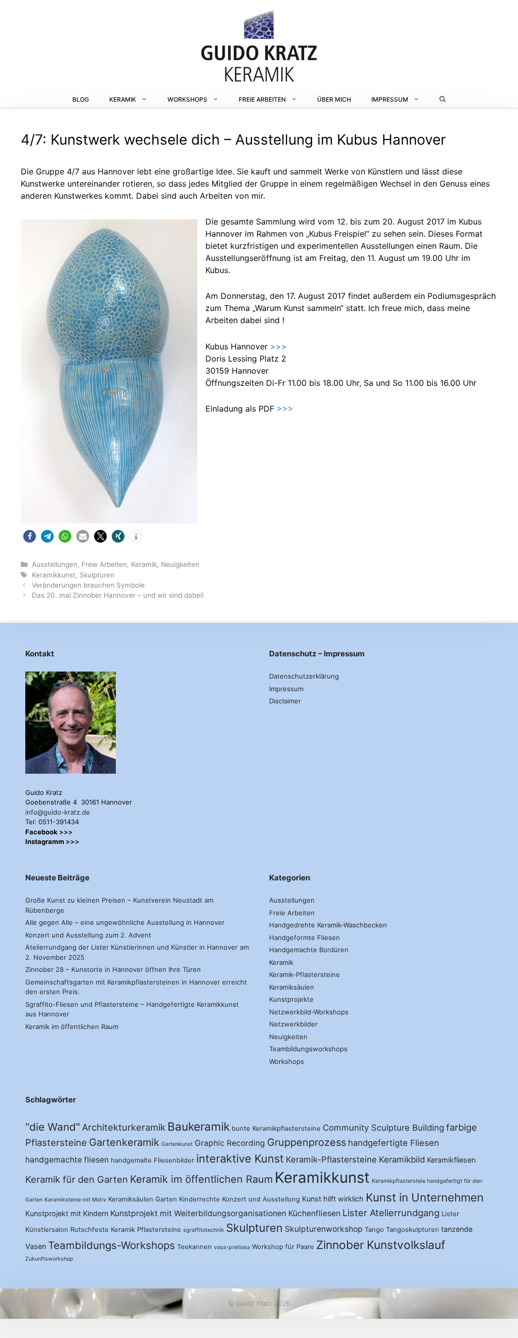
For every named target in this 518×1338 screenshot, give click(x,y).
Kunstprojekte (291, 999)
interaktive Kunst (240, 1158)
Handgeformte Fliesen (304, 937)
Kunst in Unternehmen (425, 1197)
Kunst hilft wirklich (333, 1198)
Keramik (122, 99)
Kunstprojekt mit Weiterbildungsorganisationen (198, 1213)
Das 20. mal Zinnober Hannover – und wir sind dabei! (118, 595)
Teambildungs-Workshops (111, 1245)
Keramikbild (402, 1159)
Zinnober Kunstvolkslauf (380, 1245)
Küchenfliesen (314, 1213)
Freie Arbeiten (262, 99)
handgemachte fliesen (67, 1160)
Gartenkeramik (124, 1142)
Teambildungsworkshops (308, 1049)
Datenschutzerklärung (304, 676)
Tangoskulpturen (412, 1229)
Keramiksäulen (291, 987)
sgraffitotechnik (203, 1230)
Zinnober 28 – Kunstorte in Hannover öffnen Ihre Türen (113, 969)
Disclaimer (285, 701)
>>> (278, 346)
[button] (29, 536)
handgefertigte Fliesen (393, 1143)
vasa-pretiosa (232, 1247)
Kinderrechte (199, 1199)
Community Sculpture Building (383, 1128)
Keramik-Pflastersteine (304, 974)
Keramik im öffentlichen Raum (71, 1026)
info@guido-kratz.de (57, 812)
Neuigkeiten (180, 564)
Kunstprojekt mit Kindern (66, 1213)
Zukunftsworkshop (49, 1259)
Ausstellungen (54, 564)
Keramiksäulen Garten (142, 1199)
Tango (374, 1229)
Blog (80, 99)
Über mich (334, 99)
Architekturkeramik (123, 1127)
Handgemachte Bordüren (309, 950)
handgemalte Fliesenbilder (152, 1160)
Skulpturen (96, 575)
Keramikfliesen (451, 1159)
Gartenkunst (177, 1144)
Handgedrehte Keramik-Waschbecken (328, 925)
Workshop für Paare (283, 1246)
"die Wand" (52, 1127)
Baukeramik (198, 1126)
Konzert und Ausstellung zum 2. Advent (88, 935)
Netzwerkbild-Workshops (309, 1012)
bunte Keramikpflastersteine (276, 1128)
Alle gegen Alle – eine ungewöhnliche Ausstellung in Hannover (125, 922)
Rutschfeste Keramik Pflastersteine (125, 1229)
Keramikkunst (53, 575)
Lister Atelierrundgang (391, 1212)
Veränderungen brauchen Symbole (88, 585)
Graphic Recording (230, 1143)
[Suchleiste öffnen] (442, 99)
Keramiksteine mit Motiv (75, 1199)
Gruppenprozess (306, 1142)
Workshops (187, 99)
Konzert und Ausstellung (261, 1199)
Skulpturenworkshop (324, 1229)
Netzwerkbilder (293, 1024)
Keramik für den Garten (76, 1179)
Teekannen (194, 1246)
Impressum (389, 99)
